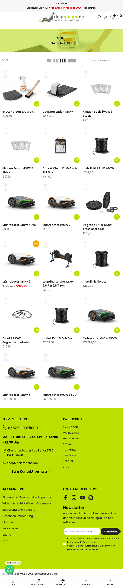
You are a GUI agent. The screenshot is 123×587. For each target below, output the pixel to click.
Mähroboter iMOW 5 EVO (60, 395)
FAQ (5, 541)
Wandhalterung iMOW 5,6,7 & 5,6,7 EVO (58, 284)
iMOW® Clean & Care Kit (19, 112)
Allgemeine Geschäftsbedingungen (27, 497)
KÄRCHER (68, 461)
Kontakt (63, 3)
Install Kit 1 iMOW (94, 282)
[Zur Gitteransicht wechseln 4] (72, 61)
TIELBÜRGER (69, 455)
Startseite (57, 43)
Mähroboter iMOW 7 (56, 225)
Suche (6, 535)
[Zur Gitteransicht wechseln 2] (55, 61)
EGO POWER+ (71, 438)
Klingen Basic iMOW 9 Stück (98, 114)
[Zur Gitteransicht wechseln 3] (62, 61)
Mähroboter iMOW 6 (16, 395)
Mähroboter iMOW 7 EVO (19, 225)
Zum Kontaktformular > (31, 471)
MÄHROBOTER (71, 432)
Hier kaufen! (89, 7)
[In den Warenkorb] (36, 104)
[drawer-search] (99, 17)
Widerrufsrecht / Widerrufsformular (26, 503)
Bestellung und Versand (18, 510)
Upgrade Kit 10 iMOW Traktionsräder (97, 227)
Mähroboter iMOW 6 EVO (100, 338)
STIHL (66, 466)
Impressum (10, 528)
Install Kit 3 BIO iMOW (57, 338)
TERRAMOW (69, 449)
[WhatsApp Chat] (9, 569)
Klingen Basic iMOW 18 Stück (17, 170)
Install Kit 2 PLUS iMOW (98, 168)
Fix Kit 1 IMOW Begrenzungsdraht (15, 340)
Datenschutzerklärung (17, 516)
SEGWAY (68, 444)
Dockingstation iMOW (58, 112)
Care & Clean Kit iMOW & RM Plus (60, 170)
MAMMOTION (70, 427)
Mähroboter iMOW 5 (16, 282)
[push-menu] (4, 17)
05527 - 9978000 (23, 428)
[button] (5, 72)
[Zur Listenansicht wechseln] (49, 61)
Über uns (8, 522)
